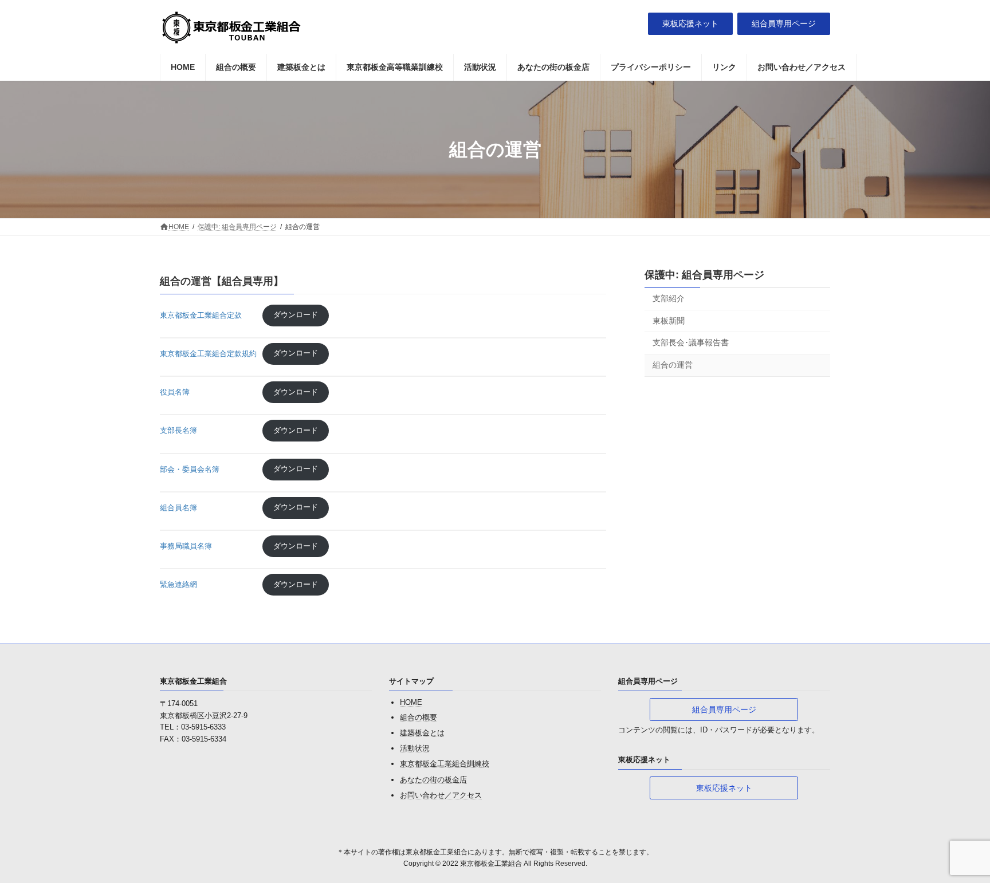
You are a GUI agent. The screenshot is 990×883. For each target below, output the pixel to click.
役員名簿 (208, 392)
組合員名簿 (208, 507)
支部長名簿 (208, 430)
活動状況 (415, 748)
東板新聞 (669, 320)
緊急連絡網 (208, 584)
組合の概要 (418, 716)
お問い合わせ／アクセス (441, 794)
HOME (411, 702)
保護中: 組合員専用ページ (704, 275)
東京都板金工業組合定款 (208, 314)
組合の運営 (673, 364)
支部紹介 (669, 298)
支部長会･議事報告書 (691, 342)
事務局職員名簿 (208, 546)
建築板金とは (422, 732)
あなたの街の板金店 (433, 779)
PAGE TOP (956, 846)
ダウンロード (295, 314)
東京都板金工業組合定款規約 (208, 353)
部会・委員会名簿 (208, 468)
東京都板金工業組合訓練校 (444, 763)
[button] (690, 24)
